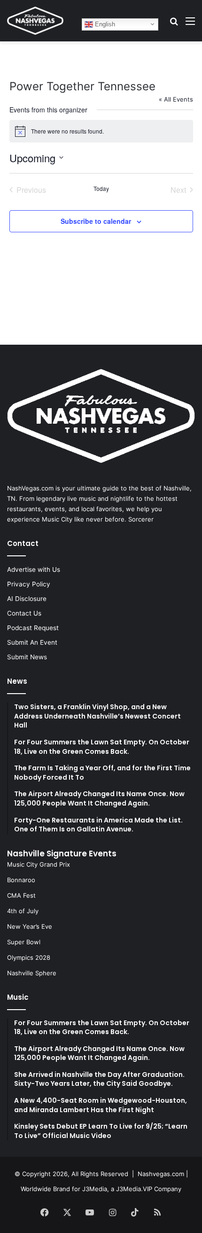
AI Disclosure (27, 598)
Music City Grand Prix (38, 864)
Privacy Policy (28, 584)
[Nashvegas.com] (35, 21)
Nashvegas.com (161, 1174)
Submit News (27, 657)
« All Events (176, 99)
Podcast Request (33, 628)
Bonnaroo (21, 880)
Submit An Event (32, 642)
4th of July (23, 911)
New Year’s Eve (29, 926)
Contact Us (24, 613)
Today (101, 188)
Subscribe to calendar (96, 221)
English (104, 23)
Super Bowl (23, 942)
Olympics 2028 (28, 957)
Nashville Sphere (31, 973)
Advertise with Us (33, 569)
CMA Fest (21, 895)
